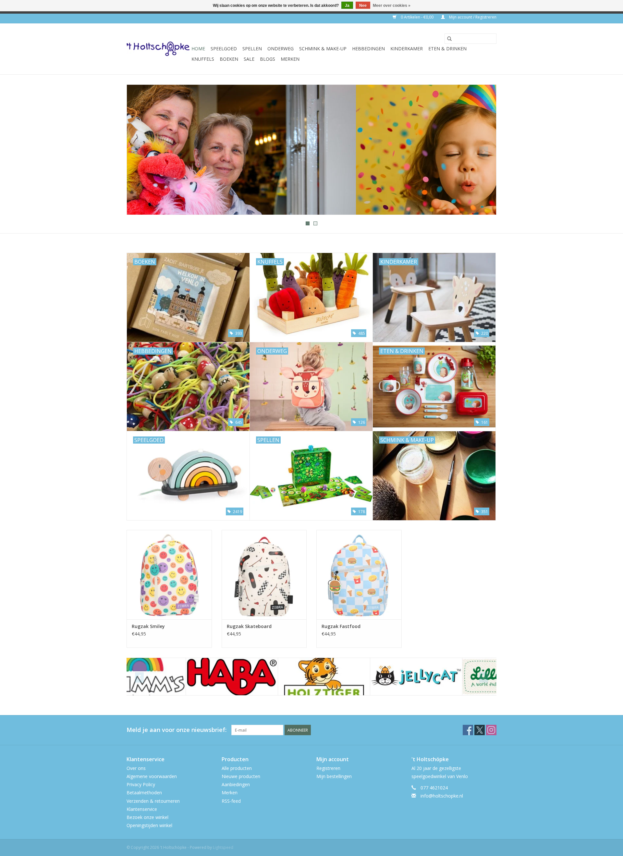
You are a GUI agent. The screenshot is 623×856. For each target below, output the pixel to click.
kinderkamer (406, 48)
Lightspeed (223, 847)
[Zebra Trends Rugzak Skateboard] (264, 574)
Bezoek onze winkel (147, 817)
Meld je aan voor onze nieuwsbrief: (176, 729)
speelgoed (224, 48)
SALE (249, 59)
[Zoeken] (449, 38)
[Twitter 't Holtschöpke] (479, 730)
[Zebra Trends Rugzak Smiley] (169, 574)
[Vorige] (139, 151)
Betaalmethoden (144, 792)
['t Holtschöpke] (158, 49)
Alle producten (237, 768)
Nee (363, 5)
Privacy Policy (141, 784)
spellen (252, 48)
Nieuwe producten (241, 776)
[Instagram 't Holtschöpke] (491, 730)
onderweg (280, 48)
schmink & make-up (323, 48)
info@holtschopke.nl (442, 796)
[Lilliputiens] (449, 676)
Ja (347, 5)
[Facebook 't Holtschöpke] (468, 730)
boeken (229, 59)
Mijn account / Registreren (472, 17)
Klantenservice (142, 809)
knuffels (202, 59)
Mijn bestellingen (334, 776)
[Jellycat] (357, 676)
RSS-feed (231, 801)
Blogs (267, 59)
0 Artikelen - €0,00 (417, 17)
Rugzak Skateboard (249, 626)
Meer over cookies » (391, 5)
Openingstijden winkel (149, 825)
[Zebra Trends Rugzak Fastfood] (359, 574)
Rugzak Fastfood (341, 626)
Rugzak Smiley (148, 626)
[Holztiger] (265, 676)
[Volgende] (483, 151)
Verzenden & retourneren (153, 801)
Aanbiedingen (236, 784)
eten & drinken (447, 48)
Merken (290, 59)
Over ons (136, 768)
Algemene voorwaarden (152, 776)
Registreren (328, 768)
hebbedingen (368, 48)
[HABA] (173, 676)
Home (198, 48)
